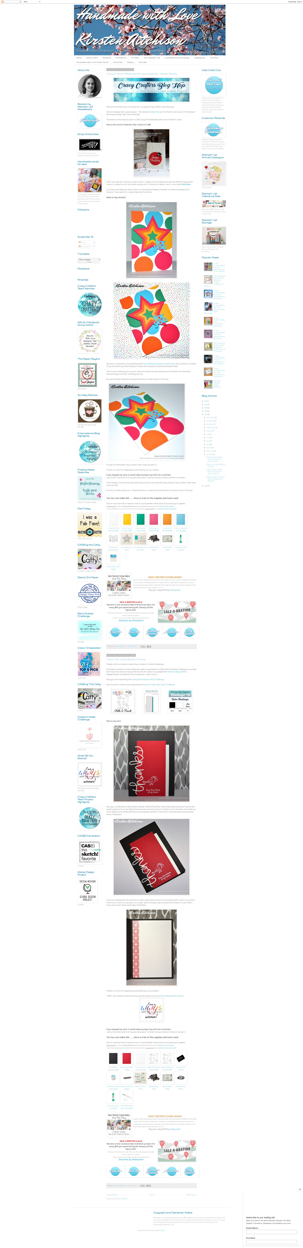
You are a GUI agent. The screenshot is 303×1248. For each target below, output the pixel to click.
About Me (118, 62)
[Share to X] (146, 646)
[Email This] (141, 646)
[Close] (300, 1189)
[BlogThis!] (143, 646)
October (210, 424)
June (208, 437)
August (209, 431)
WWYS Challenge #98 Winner (170, 996)
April (208, 444)
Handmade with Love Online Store (92, 62)
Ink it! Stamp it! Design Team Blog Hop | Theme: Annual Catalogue (219, 347)
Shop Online (92, 58)
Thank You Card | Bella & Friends (125, 659)
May (208, 441)
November (210, 421)
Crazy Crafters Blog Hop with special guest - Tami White (219, 294)
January (209, 454)
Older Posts (191, 1194)
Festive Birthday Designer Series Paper (159, 364)
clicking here (175, 590)
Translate (96, 262)
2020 (206, 404)
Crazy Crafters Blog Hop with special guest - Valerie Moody (141, 73)
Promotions (121, 58)
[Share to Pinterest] (150, 646)
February (210, 451)
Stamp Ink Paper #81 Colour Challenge (159, 684)
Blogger (161, 1230)
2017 (205, 414)
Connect (214, 58)
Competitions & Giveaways (177, 58)
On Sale (135, 58)
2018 (205, 411)
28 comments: (132, 646)
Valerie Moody (156, 112)
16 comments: (132, 1185)
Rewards (107, 58)
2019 (205, 408)
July (208, 434)
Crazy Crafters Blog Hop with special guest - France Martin (219, 267)
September (211, 427)
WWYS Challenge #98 (176, 672)
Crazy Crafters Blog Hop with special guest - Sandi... (214, 471)
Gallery (130, 62)
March (209, 447)
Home (79, 58)
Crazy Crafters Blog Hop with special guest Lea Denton (219, 372)
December (210, 417)
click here (186, 184)
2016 (205, 486)
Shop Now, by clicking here (131, 620)
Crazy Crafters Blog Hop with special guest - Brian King (219, 334)
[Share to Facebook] (148, 646)
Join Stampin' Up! (151, 58)
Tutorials (142, 62)
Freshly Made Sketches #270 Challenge (147, 679)
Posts (82, 242)
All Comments (85, 246)
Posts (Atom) (122, 1198)
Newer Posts (112, 1194)
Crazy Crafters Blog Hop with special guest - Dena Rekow (219, 359)
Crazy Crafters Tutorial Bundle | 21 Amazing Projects (215, 479)
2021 (205, 401)
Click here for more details (166, 506)
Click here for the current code (167, 508)
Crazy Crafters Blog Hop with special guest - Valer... (214, 459)
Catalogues (199, 58)
